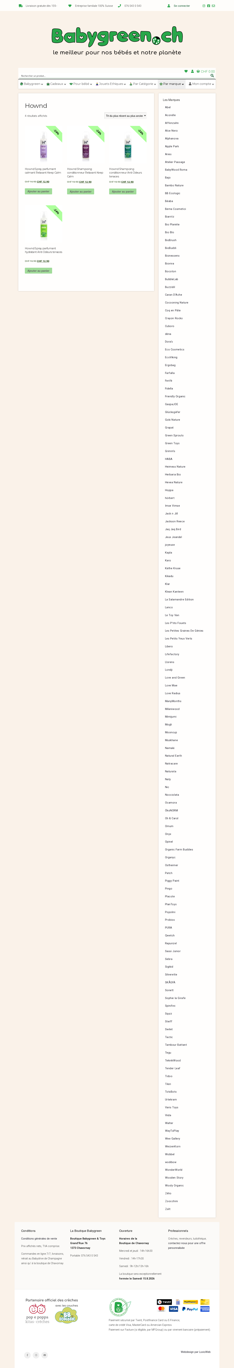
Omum (169, 826)
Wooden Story (174, 1177)
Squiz (168, 1013)
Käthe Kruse (173, 568)
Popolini (170, 912)
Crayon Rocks (174, 318)
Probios (170, 919)
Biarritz (169, 216)
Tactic (169, 1037)
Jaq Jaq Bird (173, 529)
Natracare (171, 763)
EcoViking (171, 357)
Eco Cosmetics (174, 349)
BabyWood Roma (176, 169)
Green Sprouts (174, 435)
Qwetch (170, 935)
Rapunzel (171, 943)
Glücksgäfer (173, 412)
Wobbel (170, 1154)
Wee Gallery (172, 1138)
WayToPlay (172, 1130)
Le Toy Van (172, 615)
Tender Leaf (173, 1068)
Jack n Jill (171, 513)
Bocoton (170, 271)
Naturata (170, 771)
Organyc (170, 857)
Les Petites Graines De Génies (184, 630)
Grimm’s (170, 451)
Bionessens (172, 255)
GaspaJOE (171, 404)
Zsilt (168, 1209)
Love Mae (171, 685)
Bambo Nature (174, 185)
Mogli (168, 724)
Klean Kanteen (174, 591)
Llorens (169, 662)
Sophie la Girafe (175, 998)
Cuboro (170, 326)
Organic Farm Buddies (179, 849)
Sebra (169, 959)
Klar (167, 584)
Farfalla (170, 373)
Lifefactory (172, 654)
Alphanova (172, 138)
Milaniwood (172, 709)
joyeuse (170, 544)
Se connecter (182, 5)
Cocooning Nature (177, 302)
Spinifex (170, 1005)
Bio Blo (169, 232)
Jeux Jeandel (173, 537)
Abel (168, 107)
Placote (170, 896)
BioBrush (171, 240)
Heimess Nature (175, 466)
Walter (169, 1123)
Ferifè (169, 380)
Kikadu (169, 576)
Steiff (169, 1021)
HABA (169, 459)
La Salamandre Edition (179, 599)
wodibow (171, 1162)
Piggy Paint (172, 880)
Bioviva (169, 263)
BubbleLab (171, 279)
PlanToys (171, 904)
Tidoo (169, 1076)
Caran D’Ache (173, 294)
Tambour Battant (176, 1044)
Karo (168, 560)
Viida (168, 1115)
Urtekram (171, 1099)
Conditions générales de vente (39, 1238)
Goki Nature (172, 419)
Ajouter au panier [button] (38, 191)
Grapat (169, 427)
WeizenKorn (173, 1146)
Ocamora (171, 802)
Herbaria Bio (173, 474)
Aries (168, 154)
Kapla (168, 552)
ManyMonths (173, 701)
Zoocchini (171, 1201)
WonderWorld (174, 1169)
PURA (168, 927)
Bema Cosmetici (175, 209)
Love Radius (173, 693)
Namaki (170, 748)
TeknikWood (173, 1060)
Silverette (171, 974)
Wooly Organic (174, 1185)
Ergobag (170, 365)
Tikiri (168, 1084)
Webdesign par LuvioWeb (196, 1352)
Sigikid (169, 966)
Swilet (169, 1029)
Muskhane (171, 740)
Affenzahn (172, 123)
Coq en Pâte (173, 310)
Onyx (168, 834)
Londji (169, 669)
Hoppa (169, 490)
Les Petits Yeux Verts (179, 638)
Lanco (169, 607)
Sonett (169, 990)
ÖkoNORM (171, 810)
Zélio (168, 1193)
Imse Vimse (172, 505)
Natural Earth (173, 755)
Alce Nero (171, 130)
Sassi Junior (173, 951)
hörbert (170, 498)
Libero (169, 646)
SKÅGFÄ (170, 982)
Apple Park (172, 146)
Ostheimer (171, 865)
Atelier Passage (175, 162)
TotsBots (171, 1091)
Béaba (169, 201)
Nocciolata (172, 794)
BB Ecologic (173, 193)
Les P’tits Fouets (175, 623)
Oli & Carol (172, 818)
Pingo (168, 888)
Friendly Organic (175, 396)
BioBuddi (170, 248)
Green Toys (172, 443)
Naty (168, 779)
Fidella (169, 388)
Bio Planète (172, 224)
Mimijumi (171, 716)
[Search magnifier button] (212, 75)
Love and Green (175, 677)
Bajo (168, 177)
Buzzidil (170, 287)
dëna (168, 334)
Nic (167, 787)
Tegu (168, 1052)
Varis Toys (171, 1107)
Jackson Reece (175, 521)
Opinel (169, 841)
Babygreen (117, 41)
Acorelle (170, 115)
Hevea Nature (174, 482)
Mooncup (171, 732)
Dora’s (169, 341)
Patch (169, 873)
